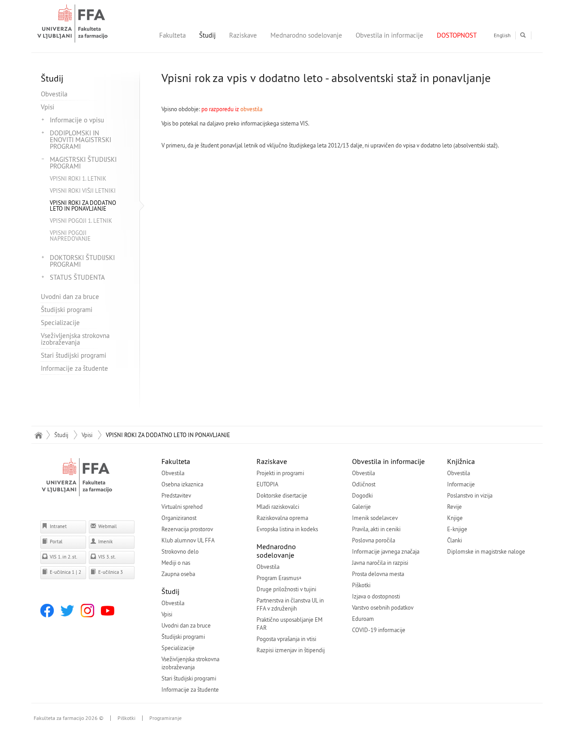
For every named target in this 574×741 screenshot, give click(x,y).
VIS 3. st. (106, 557)
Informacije (461, 484)
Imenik (105, 541)
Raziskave (243, 35)
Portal (55, 541)
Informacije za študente (74, 368)
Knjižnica (461, 461)
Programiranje (165, 718)
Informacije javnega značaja (385, 551)
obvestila (251, 109)
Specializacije (60, 322)
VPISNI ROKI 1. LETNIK (78, 178)
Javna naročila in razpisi (380, 562)
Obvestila (54, 94)
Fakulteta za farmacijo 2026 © (69, 718)
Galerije (361, 506)
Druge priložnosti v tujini (286, 589)
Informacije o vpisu (77, 120)
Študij (207, 35)
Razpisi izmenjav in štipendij (291, 650)
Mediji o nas (175, 562)
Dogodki (362, 495)
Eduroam (363, 618)
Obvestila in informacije (389, 35)
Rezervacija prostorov (187, 529)
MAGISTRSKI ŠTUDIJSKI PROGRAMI (83, 162)
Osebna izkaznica (182, 484)
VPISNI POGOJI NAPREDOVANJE (70, 235)
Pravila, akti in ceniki (376, 529)
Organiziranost (178, 517)
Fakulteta (172, 35)
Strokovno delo (180, 551)
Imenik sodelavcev (375, 517)
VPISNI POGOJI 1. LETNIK (81, 220)
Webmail (107, 526)
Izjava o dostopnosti (376, 596)
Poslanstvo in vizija (469, 495)
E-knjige (457, 529)
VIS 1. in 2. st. (62, 557)
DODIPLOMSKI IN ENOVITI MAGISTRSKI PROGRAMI (80, 140)
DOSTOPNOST (457, 35)
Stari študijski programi (73, 355)
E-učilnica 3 (110, 572)
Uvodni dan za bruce (70, 296)
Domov (38, 434)
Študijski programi (66, 309)
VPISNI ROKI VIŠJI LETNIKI (83, 190)
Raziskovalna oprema (282, 517)
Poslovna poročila (373, 540)
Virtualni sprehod (182, 506)
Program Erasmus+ (279, 577)
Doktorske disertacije (282, 495)
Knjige (455, 517)
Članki (454, 540)
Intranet (57, 526)
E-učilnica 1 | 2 (64, 572)
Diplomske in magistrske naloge (486, 551)
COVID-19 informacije (378, 629)
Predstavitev (176, 495)
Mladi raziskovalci (278, 506)
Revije (454, 506)
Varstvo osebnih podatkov (382, 607)
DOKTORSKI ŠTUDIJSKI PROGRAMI (82, 261)
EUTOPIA (267, 484)
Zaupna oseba (178, 573)
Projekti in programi (280, 473)
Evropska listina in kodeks (287, 529)
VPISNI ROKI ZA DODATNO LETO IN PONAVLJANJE (83, 205)
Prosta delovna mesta (378, 573)
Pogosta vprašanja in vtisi (286, 638)
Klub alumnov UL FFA (188, 540)
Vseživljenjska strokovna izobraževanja (75, 339)
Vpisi (47, 107)
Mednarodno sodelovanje (306, 35)
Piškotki (361, 585)
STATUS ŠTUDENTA (77, 277)
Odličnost (363, 484)
